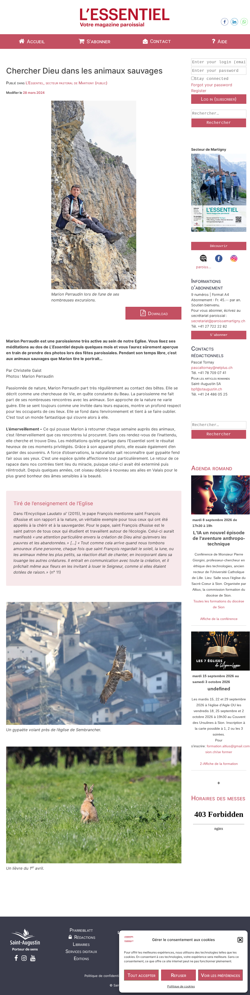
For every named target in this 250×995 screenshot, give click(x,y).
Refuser (178, 975)
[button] (240, 939)
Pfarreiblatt (81, 930)
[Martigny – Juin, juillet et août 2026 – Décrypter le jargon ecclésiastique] (218, 193)
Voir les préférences (220, 975)
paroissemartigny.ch (203, 267)
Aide (221, 41)
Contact (160, 41)
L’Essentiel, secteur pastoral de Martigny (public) (66, 82)
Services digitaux (81, 951)
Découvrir (219, 246)
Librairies (81, 944)
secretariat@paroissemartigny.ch (218, 321)
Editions (81, 958)
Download (157, 313)
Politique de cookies (181, 986)
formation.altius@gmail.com (228, 746)
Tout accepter (141, 975)
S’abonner (97, 41)
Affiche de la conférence (219, 619)
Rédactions (84, 937)
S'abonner (219, 335)
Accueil (35, 41)
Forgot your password (211, 84)
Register (198, 90)
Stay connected (211, 79)
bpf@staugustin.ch (206, 389)
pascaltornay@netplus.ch (212, 367)
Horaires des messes (218, 798)
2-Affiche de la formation (219, 764)
